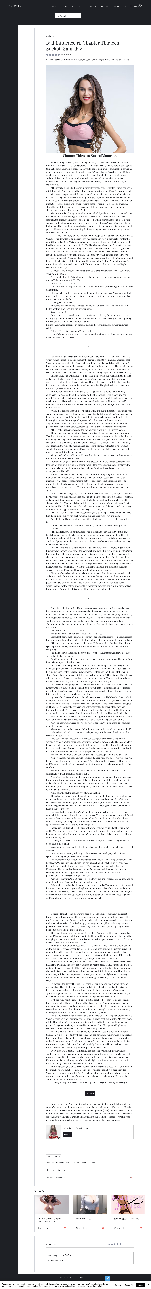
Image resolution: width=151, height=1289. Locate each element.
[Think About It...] (90, 1204)
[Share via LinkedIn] (59, 1170)
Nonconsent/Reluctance (55, 1162)
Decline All (129, 1285)
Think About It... (83, 1218)
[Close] (148, 1285)
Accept (140, 1285)
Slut (93, 1162)
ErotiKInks (14, 6)
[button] (140, 6)
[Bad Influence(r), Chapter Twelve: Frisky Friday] (52, 1204)
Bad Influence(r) (54, 1156)
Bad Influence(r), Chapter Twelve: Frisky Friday (49, 1220)
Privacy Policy (98, 1286)
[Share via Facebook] (47, 1170)
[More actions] (132, 36)
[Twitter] (107, 1278)
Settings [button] (118, 1285)
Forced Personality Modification (78, 1162)
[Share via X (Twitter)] (53, 1170)
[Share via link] (65, 1170)
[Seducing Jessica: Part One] (128, 1204)
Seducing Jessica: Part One (126, 1218)
